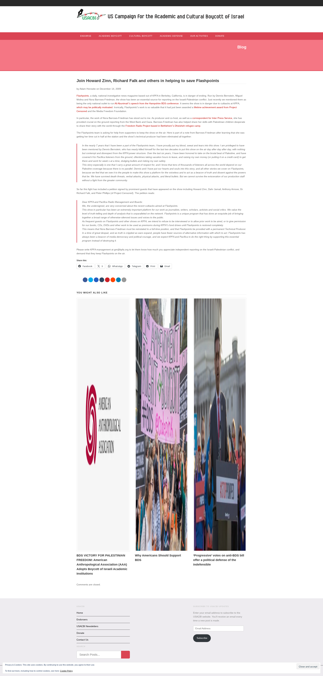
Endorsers (82, 619)
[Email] (124, 279)
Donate (219, 36)
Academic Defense (171, 36)
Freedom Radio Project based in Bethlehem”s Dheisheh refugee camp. (163, 125)
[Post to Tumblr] (101, 279)
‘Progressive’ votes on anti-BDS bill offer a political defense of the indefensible (218, 560)
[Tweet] (90, 279)
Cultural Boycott (140, 36)
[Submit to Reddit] (113, 279)
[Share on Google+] (96, 279)
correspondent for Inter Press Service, (212, 118)
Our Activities (199, 36)
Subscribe (202, 638)
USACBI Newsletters (87, 626)
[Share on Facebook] (85, 279)
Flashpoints (83, 95)
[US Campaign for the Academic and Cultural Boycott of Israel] (161, 15)
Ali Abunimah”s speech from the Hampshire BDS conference (147, 103)
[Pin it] (107, 279)
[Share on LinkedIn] (118, 279)
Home (80, 612)
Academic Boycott (110, 36)
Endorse (85, 36)
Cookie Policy (66, 671)
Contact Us (82, 639)
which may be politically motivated (95, 107)
